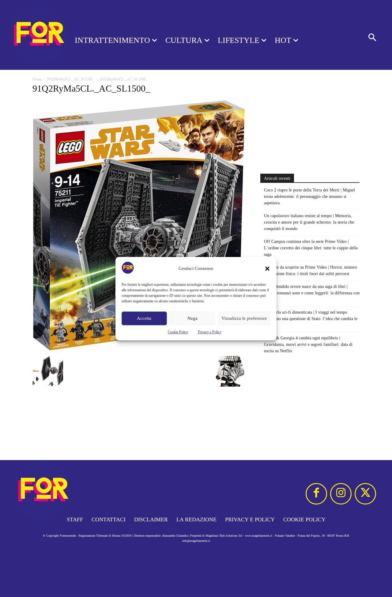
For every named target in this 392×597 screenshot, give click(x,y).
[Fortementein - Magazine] (29, 35)
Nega (192, 318)
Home (36, 79)
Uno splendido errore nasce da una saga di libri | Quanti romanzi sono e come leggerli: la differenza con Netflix (312, 293)
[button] (267, 269)
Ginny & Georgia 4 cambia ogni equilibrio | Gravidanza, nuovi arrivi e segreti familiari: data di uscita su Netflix (308, 344)
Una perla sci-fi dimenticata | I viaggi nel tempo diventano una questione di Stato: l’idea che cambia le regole (310, 318)
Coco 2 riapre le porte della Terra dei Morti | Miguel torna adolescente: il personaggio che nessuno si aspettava (309, 196)
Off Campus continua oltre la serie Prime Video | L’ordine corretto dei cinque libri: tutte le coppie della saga (311, 248)
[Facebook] (316, 493)
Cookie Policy (178, 332)
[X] (365, 493)
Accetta (144, 318)
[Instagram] (341, 493)
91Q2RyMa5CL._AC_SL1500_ (70, 79)
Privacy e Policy (209, 332)
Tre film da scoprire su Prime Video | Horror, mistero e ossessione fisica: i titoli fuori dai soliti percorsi (310, 270)
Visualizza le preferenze (244, 318)
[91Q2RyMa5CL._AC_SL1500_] (139, 349)
